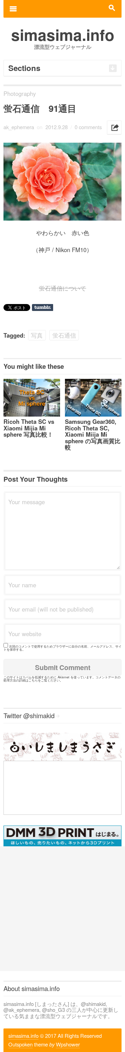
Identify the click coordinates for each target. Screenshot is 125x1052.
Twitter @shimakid (29, 715)
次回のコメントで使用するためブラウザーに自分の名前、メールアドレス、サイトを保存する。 (62, 648)
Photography (19, 93)
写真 (37, 335)
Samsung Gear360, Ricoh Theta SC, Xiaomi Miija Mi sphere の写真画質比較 (92, 434)
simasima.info (23, 1035)
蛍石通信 (64, 335)
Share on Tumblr (42, 307)
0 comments (88, 127)
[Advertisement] (62, 908)
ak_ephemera (18, 127)
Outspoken (20, 1044)
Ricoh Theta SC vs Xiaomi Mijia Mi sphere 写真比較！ (28, 427)
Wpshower (68, 1044)
